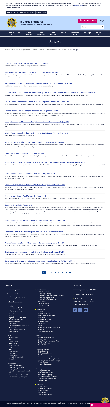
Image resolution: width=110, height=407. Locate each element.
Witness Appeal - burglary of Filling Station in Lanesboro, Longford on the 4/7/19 (35, 243)
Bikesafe (40, 325)
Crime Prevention (41, 290)
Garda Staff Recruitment (45, 345)
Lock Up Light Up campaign (47, 379)
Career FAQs (42, 339)
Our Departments (24, 50)
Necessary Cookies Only (27, 12)
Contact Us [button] (98, 33)
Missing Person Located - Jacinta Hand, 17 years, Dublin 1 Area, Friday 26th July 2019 (36, 133)
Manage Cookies (41, 12)
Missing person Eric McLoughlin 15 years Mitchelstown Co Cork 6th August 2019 (35, 220)
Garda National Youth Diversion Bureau (51, 296)
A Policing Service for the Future (19, 326)
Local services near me (45, 394)
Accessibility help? (89, 20)
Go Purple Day (42, 380)
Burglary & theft (14, 341)
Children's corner (43, 305)
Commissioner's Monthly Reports (48, 359)
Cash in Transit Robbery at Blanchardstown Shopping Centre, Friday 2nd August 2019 (37, 102)
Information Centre (42, 349)
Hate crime (12, 359)
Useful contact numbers (45, 388)
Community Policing (44, 294)
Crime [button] (19, 33)
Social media (42, 392)
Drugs (11, 339)
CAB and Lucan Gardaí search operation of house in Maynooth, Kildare (31, 111)
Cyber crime (12, 353)
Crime (9, 335)
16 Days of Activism (44, 371)
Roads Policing (40, 310)
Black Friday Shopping (45, 375)
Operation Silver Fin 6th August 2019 (18, 205)
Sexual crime (13, 343)
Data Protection (43, 355)
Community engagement (46, 298)
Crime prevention (43, 292)
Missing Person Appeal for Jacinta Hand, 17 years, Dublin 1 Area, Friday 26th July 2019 (37, 122)
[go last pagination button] (70, 272)
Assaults (11, 347)
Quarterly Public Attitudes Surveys (49, 361)
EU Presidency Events (45, 353)
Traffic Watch (42, 323)
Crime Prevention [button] (41, 33)
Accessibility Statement (53, 403)
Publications (12, 324)
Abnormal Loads (43, 321)
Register (11, 296)
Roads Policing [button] (53, 33)
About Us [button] (11, 33)
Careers (38, 335)
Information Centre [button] (74, 33)
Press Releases (62, 50)
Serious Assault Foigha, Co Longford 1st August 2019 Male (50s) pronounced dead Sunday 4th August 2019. (45, 162)
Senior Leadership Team (16, 308)
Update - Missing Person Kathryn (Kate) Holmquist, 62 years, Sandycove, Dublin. (35, 185)
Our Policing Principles (16, 320)
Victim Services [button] (28, 33)
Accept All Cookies (12, 12)
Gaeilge (101, 21)
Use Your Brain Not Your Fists (47, 377)
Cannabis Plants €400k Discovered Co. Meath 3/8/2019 (25, 153)
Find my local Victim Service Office (19, 375)
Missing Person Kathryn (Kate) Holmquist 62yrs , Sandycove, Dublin (30, 174)
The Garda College (44, 343)
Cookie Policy (78, 5)
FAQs (30, 403)
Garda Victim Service (15, 365)
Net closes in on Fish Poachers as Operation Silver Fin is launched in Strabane (34, 232)
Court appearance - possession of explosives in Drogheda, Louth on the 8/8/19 (34, 252)
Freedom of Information (45, 357)
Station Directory (43, 386)
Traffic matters (13, 355)
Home (7, 50)
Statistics (41, 311)
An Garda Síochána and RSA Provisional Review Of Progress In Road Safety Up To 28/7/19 (38, 83)
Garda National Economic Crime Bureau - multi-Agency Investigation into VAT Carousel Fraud (40, 261)
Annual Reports (43, 363)
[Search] (102, 27)
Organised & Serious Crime (17, 318)
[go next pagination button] (66, 272)
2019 (70, 50)
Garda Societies (13, 331)
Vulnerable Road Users (45, 331)
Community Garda (12, 294)
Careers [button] (63, 33)
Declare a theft (13, 369)
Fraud (10, 349)
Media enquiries (43, 390)
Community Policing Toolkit (17, 298)
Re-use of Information (84, 403)
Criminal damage (14, 351)
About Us (14, 50)
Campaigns (39, 369)
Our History (12, 327)
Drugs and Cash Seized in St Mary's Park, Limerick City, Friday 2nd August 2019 (34, 142)
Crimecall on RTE (43, 303)
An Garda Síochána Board (17, 312)
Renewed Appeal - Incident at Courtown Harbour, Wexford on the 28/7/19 (32, 72)
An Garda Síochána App (14, 302)
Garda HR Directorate (45, 365)
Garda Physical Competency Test (48, 341)
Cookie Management (13, 290)
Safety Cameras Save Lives (46, 315)
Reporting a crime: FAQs (16, 367)
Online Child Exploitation (16, 357)
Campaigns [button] (87, 33)
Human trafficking (14, 345)
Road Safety (41, 317)
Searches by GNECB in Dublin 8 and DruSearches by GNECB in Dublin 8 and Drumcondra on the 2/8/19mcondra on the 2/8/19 (51, 93)
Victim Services (11, 363)
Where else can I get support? (18, 377)
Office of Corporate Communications (44, 50)
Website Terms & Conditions (69, 403)
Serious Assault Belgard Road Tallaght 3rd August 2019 (25, 196)
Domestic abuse (14, 337)
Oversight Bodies (14, 322)
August (76, 50)
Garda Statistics (43, 351)
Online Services (13, 314)
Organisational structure (17, 310)
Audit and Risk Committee (17, 329)
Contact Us (39, 385)
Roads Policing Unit (44, 313)
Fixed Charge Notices (44, 319)
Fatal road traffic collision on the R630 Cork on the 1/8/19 (26, 63)
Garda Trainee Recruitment (46, 337)
